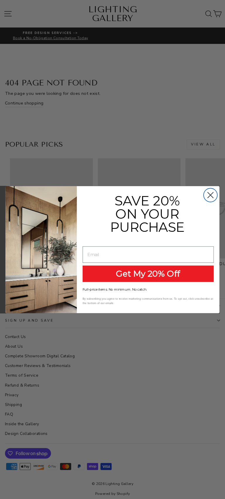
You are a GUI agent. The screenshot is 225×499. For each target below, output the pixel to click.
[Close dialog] (210, 195)
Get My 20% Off (148, 273)
